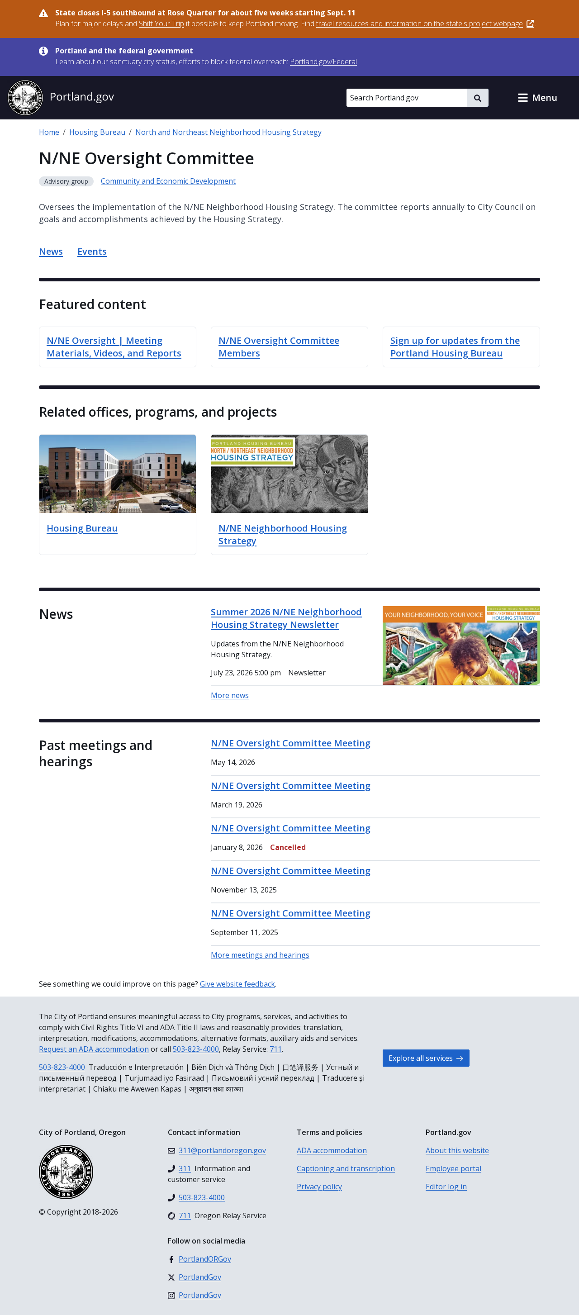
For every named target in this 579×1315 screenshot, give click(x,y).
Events (92, 251)
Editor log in (446, 1187)
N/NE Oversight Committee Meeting (290, 743)
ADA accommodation (332, 1150)
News (51, 251)
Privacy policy (319, 1187)
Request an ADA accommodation (94, 1049)
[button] (537, 97)
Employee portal (453, 1168)
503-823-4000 (196, 1049)
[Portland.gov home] (60, 98)
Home (49, 132)
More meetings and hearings (260, 955)
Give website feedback (237, 984)
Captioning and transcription (346, 1168)
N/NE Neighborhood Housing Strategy (282, 534)
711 (276, 1049)
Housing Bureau (97, 132)
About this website (457, 1150)
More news (230, 695)
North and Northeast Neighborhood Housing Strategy (228, 132)
